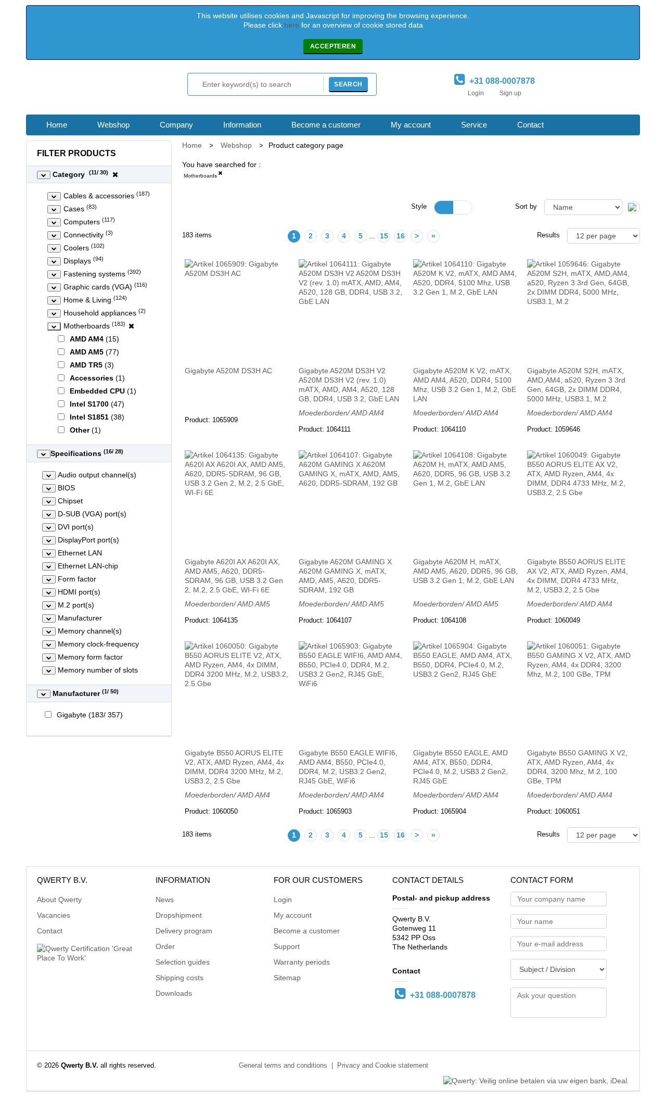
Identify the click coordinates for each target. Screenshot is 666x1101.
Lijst (462, 207)
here (291, 25)
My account (411, 124)
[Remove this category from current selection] (220, 175)
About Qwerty (59, 899)
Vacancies (53, 915)
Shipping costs (179, 977)
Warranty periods (302, 962)
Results (548, 235)
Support (287, 946)
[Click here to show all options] (43, 175)
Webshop (113, 124)
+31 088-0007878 (500, 81)
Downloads (174, 993)
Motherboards (200, 176)
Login (476, 93)
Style (419, 206)
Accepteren (333, 46)
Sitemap (287, 977)
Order (165, 946)
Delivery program (184, 931)
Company (176, 124)
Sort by (526, 206)
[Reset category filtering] (115, 174)
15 (384, 236)
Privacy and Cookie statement (382, 1065)
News (165, 899)
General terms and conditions (283, 1065)
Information (242, 124)
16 (400, 236)
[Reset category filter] (131, 326)
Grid (443, 207)
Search (348, 84)
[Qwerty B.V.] (83, 89)
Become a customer (326, 124)
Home (56, 124)
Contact (530, 124)
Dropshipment (179, 915)
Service (474, 124)
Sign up (510, 93)
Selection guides (183, 962)
